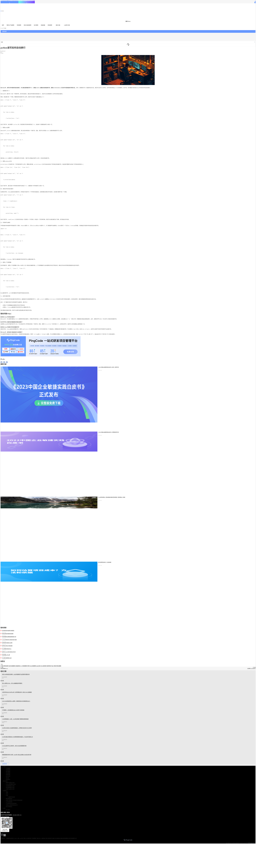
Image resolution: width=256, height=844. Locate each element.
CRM (15, 838)
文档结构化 (17, 665)
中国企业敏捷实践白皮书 (12, 805)
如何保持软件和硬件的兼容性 (8, 630)
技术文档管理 (11, 665)
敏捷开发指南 (12, 797)
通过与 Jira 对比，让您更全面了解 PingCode (9, 0)
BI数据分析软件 (10, 838)
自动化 (7, 777)
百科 (2, 53)
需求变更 (6, 665)
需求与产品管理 (10, 25)
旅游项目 (49, 665)
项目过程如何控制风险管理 (7, 633)
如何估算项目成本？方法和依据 (104, 562)
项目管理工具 (73, 838)
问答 (7, 795)
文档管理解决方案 (10, 785)
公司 (4, 808)
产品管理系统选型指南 (11, 803)
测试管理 (8, 773)
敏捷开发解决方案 (10, 782)
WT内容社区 (28, 838)
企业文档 (38, 665)
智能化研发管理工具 (65, 838)
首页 (3, 25)
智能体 (58, 838)
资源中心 (5, 790)
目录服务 (8, 779)
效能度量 (43, 25)
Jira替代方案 (67, 25)
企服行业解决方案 (10, 789)
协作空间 (8, 776)
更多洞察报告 (9, 806)
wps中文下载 (22, 838)
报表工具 (54, 838)
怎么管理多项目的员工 (6, 648)
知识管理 (36, 25)
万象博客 (34, 838)
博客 (7, 792)
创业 (52, 665)
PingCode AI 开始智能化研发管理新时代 (26, 0)
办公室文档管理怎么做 (6, 657)
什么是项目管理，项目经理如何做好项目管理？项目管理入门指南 (111, 497)
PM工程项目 (43, 665)
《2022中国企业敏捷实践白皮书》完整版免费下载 (108, 432)
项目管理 (19, 25)
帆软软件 (50, 838)
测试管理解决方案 (10, 787)
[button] (128, 21)
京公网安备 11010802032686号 (240, 842)
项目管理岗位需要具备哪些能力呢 (9, 636)
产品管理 (8, 768)
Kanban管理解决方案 (11, 784)
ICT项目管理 (24, 665)
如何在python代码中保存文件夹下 (9, 651)
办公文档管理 (32, 665)
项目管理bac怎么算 (6, 654)
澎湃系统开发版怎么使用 (7, 642)
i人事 (18, 838)
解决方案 (58, 25)
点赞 (3, 359)
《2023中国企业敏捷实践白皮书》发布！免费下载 (108, 367)
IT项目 (2, 665)
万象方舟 (38, 838)
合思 (46, 838)
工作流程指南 (9, 801)
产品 (4, 766)
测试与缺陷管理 (27, 25)
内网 (28, 665)
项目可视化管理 (57, 665)
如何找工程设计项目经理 (7, 645)
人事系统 (43, 838)
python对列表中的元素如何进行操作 (9, 639)
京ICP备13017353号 (230, 842)
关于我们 (8, 809)
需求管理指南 (9, 798)
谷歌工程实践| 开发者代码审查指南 (14, 800)
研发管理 (50, 25)
